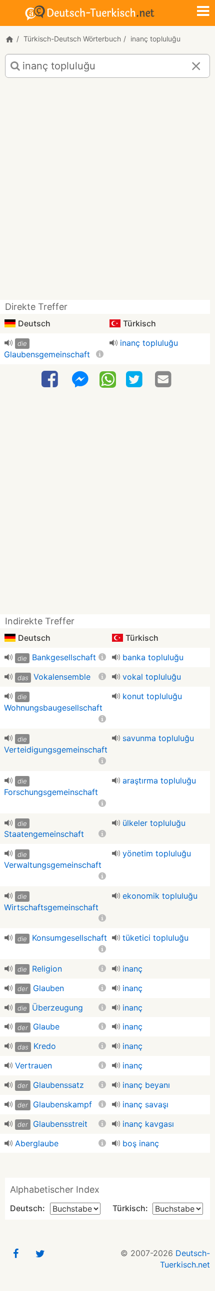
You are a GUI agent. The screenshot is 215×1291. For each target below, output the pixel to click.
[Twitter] (136, 379)
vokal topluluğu (151, 677)
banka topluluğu (153, 657)
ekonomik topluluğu (160, 896)
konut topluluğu (152, 696)
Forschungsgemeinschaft (51, 792)
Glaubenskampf (62, 1104)
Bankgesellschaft (64, 657)
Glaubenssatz (58, 1085)
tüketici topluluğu (155, 938)
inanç (132, 969)
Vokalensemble (62, 677)
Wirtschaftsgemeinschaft (51, 907)
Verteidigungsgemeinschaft (56, 750)
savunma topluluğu (158, 738)
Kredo (45, 1046)
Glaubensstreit (60, 1124)
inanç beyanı (146, 1085)
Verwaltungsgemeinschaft (53, 865)
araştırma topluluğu (159, 780)
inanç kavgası (148, 1124)
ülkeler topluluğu (154, 823)
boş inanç (140, 1143)
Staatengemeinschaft (44, 834)
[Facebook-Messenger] (80, 379)
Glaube (46, 1027)
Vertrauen (33, 1065)
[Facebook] (51, 379)
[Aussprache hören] (8, 342)
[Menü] (203, 11)
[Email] (164, 379)
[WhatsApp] (107, 378)
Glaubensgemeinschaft (47, 354)
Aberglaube (36, 1143)
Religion (47, 969)
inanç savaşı (145, 1104)
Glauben (48, 988)
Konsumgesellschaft (69, 938)
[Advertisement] (107, 192)
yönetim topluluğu (156, 853)
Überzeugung (57, 1008)
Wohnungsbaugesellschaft (53, 708)
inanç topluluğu (149, 343)
